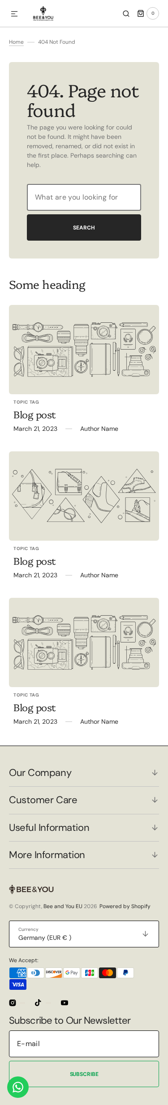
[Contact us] (18, 1087)
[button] (14, 14)
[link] (84, 349)
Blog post (34, 414)
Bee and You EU (62, 906)
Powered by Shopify (125, 906)
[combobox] (84, 197)
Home (16, 42)
